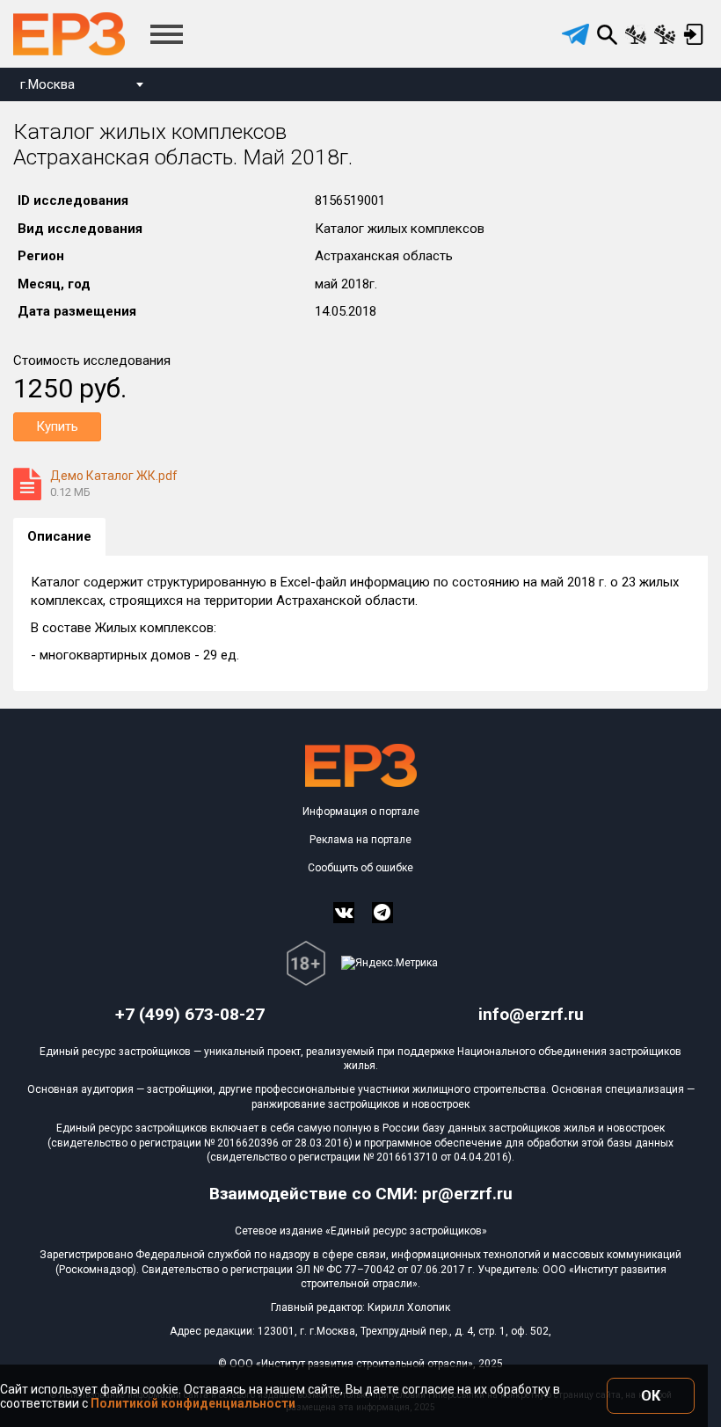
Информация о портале (360, 811)
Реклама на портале (360, 840)
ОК (650, 1395)
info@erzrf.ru (531, 1014)
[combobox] (81, 86)
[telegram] (575, 34)
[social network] (343, 912)
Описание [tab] (59, 536)
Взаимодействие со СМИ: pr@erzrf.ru (361, 1193)
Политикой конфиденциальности (193, 1403)
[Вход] (693, 34)
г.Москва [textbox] (47, 84)
